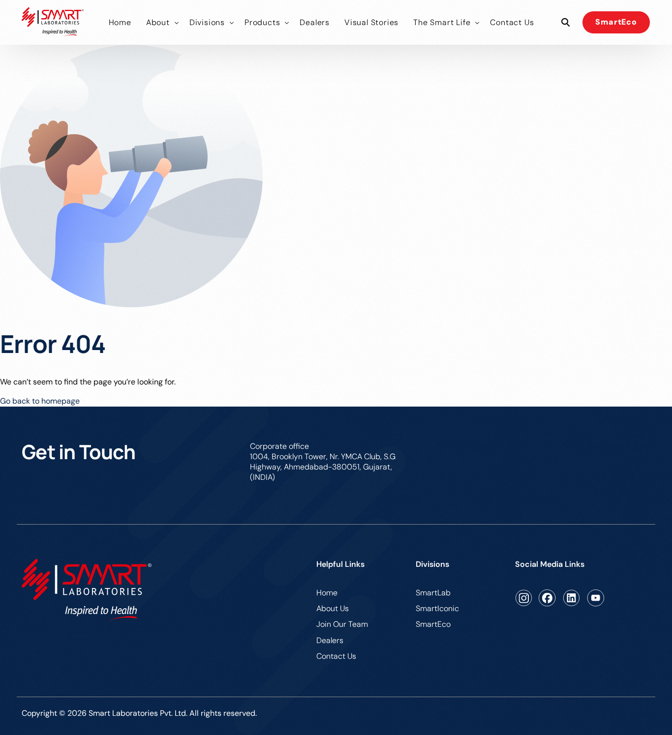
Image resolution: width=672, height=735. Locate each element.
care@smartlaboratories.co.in (597, 446)
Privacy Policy (625, 714)
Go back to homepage (40, 401)
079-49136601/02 (468, 446)
